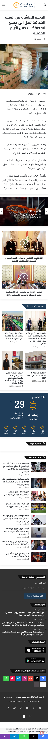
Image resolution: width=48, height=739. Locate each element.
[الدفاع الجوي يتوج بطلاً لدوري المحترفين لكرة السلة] (38, 557)
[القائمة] (3, 6)
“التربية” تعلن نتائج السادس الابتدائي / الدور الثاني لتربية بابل (16, 493)
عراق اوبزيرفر (8, 697)
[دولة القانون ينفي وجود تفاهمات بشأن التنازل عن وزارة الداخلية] (38, 545)
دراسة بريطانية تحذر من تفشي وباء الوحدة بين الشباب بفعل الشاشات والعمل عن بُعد (15, 481)
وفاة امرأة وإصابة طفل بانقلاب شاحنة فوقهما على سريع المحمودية (14, 336)
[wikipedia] (36, 684)
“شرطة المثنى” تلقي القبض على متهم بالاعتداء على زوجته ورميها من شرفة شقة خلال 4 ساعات (14, 378)
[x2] (43, 684)
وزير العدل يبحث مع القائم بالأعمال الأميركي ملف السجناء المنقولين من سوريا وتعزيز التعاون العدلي (35, 338)
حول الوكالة (21, 701)
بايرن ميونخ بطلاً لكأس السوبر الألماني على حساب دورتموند (17, 505)
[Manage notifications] (42, 733)
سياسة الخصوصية (33, 701)
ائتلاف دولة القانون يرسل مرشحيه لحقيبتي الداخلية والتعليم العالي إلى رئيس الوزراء (16, 518)
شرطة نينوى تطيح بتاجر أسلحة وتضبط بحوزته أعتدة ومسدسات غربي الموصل (16, 531)
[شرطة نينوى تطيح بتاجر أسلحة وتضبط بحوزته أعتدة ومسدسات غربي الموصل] (38, 532)
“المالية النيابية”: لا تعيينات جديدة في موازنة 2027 (36, 375)
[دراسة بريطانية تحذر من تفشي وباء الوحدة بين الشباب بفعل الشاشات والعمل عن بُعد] (38, 483)
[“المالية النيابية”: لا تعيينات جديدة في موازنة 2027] (35, 360)
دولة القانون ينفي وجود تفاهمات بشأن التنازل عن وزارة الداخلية (15, 543)
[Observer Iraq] (24, 5)
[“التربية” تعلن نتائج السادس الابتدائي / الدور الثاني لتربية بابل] (38, 496)
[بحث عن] (44, 6)
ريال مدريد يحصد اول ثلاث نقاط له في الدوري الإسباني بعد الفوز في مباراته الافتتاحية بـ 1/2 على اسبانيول (16, 468)
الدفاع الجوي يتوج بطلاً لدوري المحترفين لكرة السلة (17, 555)
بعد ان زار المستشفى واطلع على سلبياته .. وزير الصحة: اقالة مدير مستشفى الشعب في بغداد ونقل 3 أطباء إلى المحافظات (24, 216)
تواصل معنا (12, 701)
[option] (24, 211)
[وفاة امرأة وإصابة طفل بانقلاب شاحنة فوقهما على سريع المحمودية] (12, 321)
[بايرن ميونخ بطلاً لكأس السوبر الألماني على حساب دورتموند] (38, 508)
